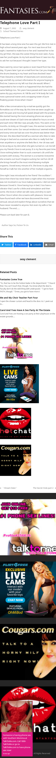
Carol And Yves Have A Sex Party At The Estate (25, 310)
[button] (54, 10)
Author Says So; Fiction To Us (15, 225)
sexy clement (28, 28)
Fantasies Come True (11, 279)
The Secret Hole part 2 (43, 488)
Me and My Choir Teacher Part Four (19, 297)
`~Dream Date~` (8, 488)
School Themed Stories (13, 31)
